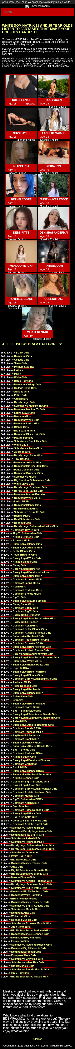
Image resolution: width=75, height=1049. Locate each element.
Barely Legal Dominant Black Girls (31, 884)
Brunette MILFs (22, 540)
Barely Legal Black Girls (27, 813)
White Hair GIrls (20, 916)
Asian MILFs (20, 721)
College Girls (21, 359)
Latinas (18, 370)
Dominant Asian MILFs (26, 802)
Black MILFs (20, 767)
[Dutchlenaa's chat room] (21, 86)
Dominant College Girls (27, 384)
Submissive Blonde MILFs (28, 693)
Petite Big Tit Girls (21, 856)
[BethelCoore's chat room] (21, 185)
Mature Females (23, 437)
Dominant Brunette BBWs (28, 643)
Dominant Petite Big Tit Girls (28, 834)
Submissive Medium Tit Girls (31, 405)
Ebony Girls (19, 565)
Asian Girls (19, 586)
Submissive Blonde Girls (27, 544)
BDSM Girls (22, 352)
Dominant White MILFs (27, 498)
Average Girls (22, 451)
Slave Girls (20, 363)
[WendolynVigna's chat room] (21, 252)
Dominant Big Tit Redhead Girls (29, 891)
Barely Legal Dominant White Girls (33, 654)
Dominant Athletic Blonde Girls (31, 650)
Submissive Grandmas (24, 852)
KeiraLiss (53, 166)
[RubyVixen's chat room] (53, 86)
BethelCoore (21, 199)
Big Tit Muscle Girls (22, 966)
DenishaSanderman (54, 232)
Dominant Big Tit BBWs (26, 707)
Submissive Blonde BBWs (28, 771)
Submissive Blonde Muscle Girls (30, 969)
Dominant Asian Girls (25, 625)
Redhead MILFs (22, 682)
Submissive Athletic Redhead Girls (31, 880)
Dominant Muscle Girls (26, 795)
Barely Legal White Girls (27, 558)
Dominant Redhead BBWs (28, 753)
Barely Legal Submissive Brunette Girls (36, 657)
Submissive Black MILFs (27, 742)
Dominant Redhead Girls (27, 590)
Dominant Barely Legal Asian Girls (31, 831)
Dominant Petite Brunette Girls (31, 639)
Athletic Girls (22, 391)
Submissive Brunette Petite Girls (32, 646)
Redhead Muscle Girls (24, 919)
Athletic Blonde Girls (25, 561)
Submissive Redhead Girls (28, 636)
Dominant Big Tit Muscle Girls (28, 948)
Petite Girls (20, 395)
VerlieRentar (37, 332)
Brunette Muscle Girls (24, 898)
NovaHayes (21, 133)
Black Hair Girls (23, 381)
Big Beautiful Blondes (25, 622)
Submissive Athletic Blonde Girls (32, 746)
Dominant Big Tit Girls (26, 611)
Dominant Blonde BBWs (27, 728)
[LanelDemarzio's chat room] (53, 119)
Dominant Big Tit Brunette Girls (31, 781)
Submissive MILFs (25, 476)
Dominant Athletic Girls (28, 462)
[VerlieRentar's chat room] (37, 318)
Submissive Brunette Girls (29, 512)
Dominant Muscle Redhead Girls (30, 934)
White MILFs (21, 444)
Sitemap (37, 1039)
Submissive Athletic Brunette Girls (33, 724)
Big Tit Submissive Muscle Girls (30, 976)
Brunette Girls (22, 416)
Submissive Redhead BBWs (28, 827)
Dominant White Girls (26, 420)
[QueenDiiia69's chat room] (53, 285)
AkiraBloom (54, 265)
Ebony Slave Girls (23, 604)
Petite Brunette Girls (25, 554)
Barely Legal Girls (24, 402)
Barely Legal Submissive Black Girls (33, 849)
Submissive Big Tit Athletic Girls (30, 905)
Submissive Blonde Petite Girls (31, 664)
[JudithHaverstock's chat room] (53, 185)
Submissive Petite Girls (28, 448)
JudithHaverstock (54, 199)
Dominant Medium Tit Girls (29, 409)
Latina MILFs (21, 501)
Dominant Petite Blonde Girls (30, 629)
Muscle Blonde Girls (23, 877)
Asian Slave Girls (23, 696)
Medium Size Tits (24, 366)
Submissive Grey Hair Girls (27, 958)
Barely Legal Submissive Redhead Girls (36, 717)
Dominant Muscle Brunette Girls (30, 902)
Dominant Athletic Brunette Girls (32, 632)
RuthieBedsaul (21, 299)
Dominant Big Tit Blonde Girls (29, 820)
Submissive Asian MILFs (25, 838)
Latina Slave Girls (24, 412)
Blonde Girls (21, 427)
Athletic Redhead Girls (26, 778)
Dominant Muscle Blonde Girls (29, 863)
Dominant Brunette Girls (28, 473)
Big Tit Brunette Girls (25, 817)
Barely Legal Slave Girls (28, 455)
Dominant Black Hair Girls (29, 434)
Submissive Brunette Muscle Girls (31, 923)
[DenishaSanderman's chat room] (53, 218)
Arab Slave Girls (21, 927)
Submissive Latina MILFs (27, 576)
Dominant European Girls (26, 951)
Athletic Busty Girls (24, 756)
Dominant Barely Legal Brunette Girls (35, 678)
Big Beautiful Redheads (27, 735)
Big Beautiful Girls (25, 430)
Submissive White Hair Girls (27, 962)
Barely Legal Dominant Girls (31, 487)
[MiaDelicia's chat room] (21, 152)
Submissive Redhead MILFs (27, 841)
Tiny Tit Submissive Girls (27, 533)
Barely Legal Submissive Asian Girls (33, 845)
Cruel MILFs (21, 398)
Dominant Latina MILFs (26, 583)
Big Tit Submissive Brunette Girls (31, 870)
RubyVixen (54, 100)
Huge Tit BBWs (22, 668)
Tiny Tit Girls (21, 459)
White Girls (20, 377)
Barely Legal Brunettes (26, 568)
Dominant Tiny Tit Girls (26, 529)
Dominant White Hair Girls (26, 895)
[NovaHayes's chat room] (21, 119)
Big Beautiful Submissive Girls (32, 480)
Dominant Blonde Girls (27, 505)
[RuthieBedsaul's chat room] (21, 285)
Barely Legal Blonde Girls (28, 675)
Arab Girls (17, 866)
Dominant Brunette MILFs (28, 579)
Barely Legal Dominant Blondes (31, 760)
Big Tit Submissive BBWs (28, 799)
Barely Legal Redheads (26, 689)
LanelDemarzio (53, 133)
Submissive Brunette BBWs (29, 671)
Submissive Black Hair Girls (31, 441)
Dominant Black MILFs (26, 739)
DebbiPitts (21, 232)
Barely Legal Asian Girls (27, 785)
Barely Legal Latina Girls (28, 490)
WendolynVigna (21, 265)
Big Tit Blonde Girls (24, 749)
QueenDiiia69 (53, 299)
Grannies (18, 700)
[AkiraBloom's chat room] (53, 252)
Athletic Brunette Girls (26, 537)
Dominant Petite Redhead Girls (31, 810)
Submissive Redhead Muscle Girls (31, 944)
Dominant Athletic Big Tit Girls (30, 824)
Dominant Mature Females (29, 494)
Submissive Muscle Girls (26, 909)
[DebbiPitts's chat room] (21, 218)
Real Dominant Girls (26, 508)
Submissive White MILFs (27, 661)
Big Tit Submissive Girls (27, 710)
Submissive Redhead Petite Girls (32, 774)
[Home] (37, 6)
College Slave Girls (25, 388)
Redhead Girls (22, 522)
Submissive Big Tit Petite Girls (29, 888)
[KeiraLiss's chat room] (53, 152)
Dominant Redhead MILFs (28, 732)
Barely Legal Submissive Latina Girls (36, 526)
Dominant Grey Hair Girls (26, 937)
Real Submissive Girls (27, 519)
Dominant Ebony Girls (26, 607)
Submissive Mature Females (29, 600)
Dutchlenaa (21, 100)
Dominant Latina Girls (27, 423)
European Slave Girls (23, 955)
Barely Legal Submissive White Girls (34, 618)
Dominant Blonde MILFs (27, 593)
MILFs (17, 373)
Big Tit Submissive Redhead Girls (31, 930)
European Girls (20, 941)
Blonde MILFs (22, 515)
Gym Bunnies (21, 806)
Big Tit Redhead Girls (23, 859)
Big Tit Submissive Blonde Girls (30, 873)
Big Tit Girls (19, 597)
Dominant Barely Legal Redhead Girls (35, 788)
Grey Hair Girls (20, 973)
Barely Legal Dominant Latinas (31, 572)
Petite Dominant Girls (26, 469)
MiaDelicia (21, 166)
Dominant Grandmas (25, 763)
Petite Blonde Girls (24, 551)
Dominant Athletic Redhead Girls (32, 792)
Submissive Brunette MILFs (29, 703)
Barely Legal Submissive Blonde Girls (35, 714)
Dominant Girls (23, 356)
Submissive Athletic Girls (28, 547)
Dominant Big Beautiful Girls (31, 466)
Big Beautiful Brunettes (26, 615)
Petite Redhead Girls (25, 685)
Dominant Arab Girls (23, 912)
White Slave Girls (24, 483)
